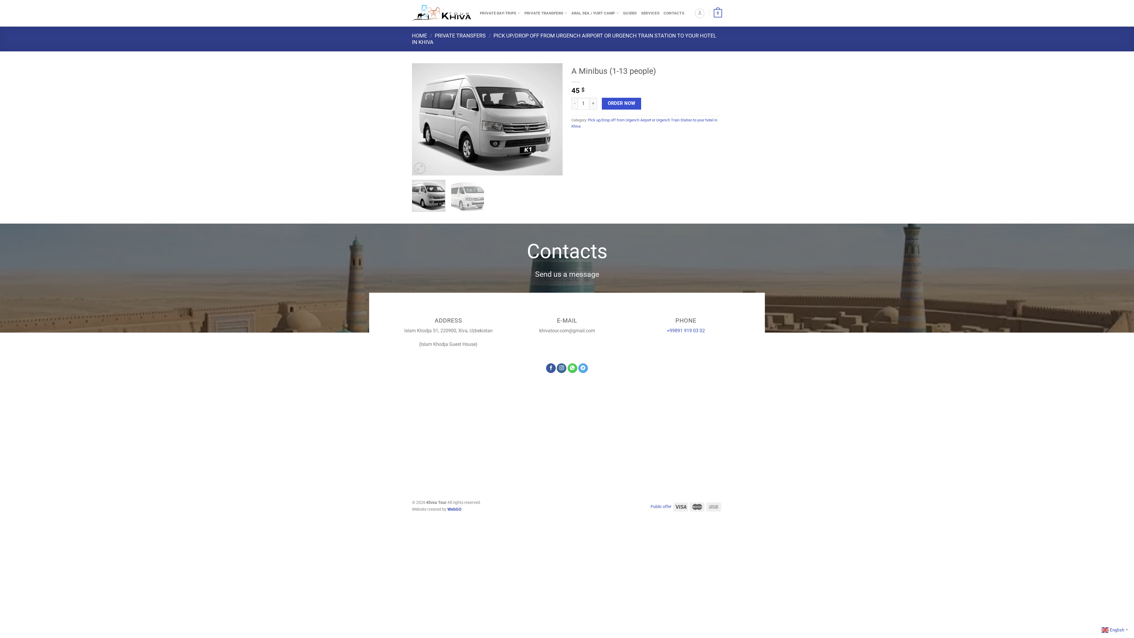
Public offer (661, 506)
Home (419, 35)
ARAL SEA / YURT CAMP (593, 13)
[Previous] (422, 119)
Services (650, 13)
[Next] (552, 119)
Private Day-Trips (498, 13)
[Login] (699, 13)
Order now (622, 103)
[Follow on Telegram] (583, 368)
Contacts (674, 13)
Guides (630, 13)
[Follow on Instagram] (561, 368)
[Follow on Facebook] (551, 368)
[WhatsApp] (572, 368)
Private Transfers (543, 13)
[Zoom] (420, 168)
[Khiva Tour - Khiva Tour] (441, 13)
